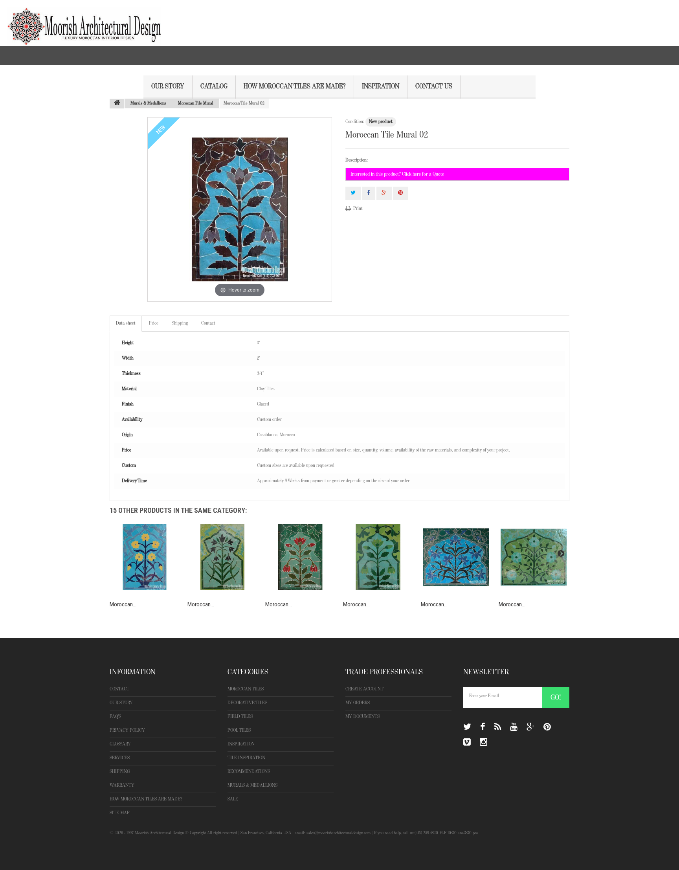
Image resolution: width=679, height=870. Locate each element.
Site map (120, 812)
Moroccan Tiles (246, 689)
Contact (208, 323)
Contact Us (433, 86)
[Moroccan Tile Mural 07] (534, 557)
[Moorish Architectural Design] (80, 22)
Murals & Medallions (252, 785)
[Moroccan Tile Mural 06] (456, 557)
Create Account (364, 689)
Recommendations (249, 771)
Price (153, 323)
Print (358, 208)
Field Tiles (240, 716)
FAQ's (115, 716)
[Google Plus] (530, 727)
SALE (233, 799)
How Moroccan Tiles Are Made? (295, 86)
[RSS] (497, 727)
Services (120, 757)
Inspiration (380, 86)
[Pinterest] (547, 727)
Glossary (120, 744)
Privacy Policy (127, 730)
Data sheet (126, 323)
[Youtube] (514, 727)
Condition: (354, 121)
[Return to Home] (117, 103)
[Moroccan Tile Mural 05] (378, 557)
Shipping (180, 323)
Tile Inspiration (246, 757)
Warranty (122, 785)
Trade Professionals (384, 672)
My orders (357, 702)
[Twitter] (467, 727)
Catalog (214, 86)
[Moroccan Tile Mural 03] (222, 557)
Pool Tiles (239, 730)
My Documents (362, 716)
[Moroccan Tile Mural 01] (145, 557)
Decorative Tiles (247, 702)
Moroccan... (123, 604)
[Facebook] (482, 727)
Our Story (167, 86)
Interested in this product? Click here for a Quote (397, 174)
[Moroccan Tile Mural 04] (300, 557)
